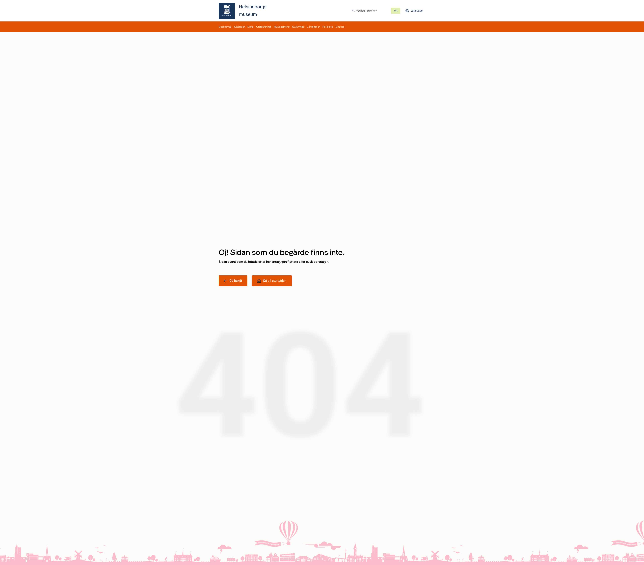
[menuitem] (225, 26)
